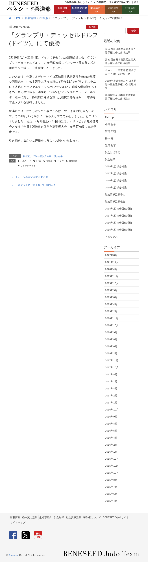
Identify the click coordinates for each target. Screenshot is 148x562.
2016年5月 (111, 430)
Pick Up (109, 117)
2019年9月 (111, 290)
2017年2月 (111, 395)
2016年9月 (111, 416)
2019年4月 (111, 304)
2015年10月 (112, 472)
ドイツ (60, 161)
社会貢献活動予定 (115, 194)
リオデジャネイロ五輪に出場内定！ (35, 185)
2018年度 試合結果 (116, 166)
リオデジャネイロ (29, 165)
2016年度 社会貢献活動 (118, 222)
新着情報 (15, 517)
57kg (38, 161)
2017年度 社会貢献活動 (118, 215)
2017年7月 (111, 381)
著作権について (92, 517)
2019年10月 (112, 283)
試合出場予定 (112, 152)
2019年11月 (111, 276)
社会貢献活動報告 (115, 201)
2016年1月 (111, 451)
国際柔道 (73, 161)
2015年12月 (112, 458)
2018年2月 (111, 353)
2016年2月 (111, 444)
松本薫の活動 (29, 517)
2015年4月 (111, 500)
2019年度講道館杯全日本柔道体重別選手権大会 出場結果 (120, 84)
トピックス (111, 236)
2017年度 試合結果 (116, 173)
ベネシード (25, 161)
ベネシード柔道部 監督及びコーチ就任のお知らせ (120, 72)
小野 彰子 (110, 124)
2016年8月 (111, 423)
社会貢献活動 (73, 517)
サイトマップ (17, 522)
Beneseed (13, 555)
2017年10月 (112, 367)
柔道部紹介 (45, 517)
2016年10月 (112, 409)
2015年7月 (111, 486)
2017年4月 (111, 388)
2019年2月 (111, 311)
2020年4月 (111, 269)
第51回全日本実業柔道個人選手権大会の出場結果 (120, 61)
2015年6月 (111, 493)
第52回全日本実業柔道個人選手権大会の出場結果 (120, 51)
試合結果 (58, 156)
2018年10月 (112, 325)
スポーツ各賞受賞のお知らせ (31, 177)
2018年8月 (111, 339)
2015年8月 (111, 479)
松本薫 (92, 27)
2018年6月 (111, 346)
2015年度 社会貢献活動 (118, 229)
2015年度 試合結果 (116, 187)
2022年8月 (111, 255)
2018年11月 (111, 318)
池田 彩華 (110, 145)
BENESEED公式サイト (116, 517)
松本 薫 (109, 138)
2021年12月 (112, 262)
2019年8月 (111, 297)
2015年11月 (111, 465)
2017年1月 (111, 402)
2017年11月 (111, 360)
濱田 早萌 (110, 131)
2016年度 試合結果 (41, 156)
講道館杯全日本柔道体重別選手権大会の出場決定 (120, 97)
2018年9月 (111, 332)
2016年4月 (111, 437)
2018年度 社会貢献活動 (118, 208)
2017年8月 (111, 374)
